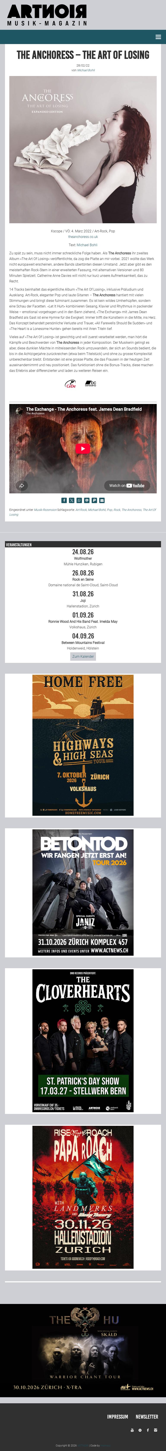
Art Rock (81, 510)
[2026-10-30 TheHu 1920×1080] (83, 1396)
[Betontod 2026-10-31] (83, 954)
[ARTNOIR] (47, 27)
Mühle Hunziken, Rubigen (83, 557)
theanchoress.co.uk (83, 237)
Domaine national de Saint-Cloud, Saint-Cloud (83, 578)
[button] (64, 500)
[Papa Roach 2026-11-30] (83, 1268)
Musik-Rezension (45, 510)
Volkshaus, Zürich (83, 620)
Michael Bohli (87, 245)
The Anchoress (131, 510)
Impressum (117, 1417)
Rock (116, 510)
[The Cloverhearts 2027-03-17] (83, 1111)
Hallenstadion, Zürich (83, 599)
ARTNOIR (82, 1445)
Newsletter (147, 1417)
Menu (158, 37)
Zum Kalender (83, 656)
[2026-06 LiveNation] (83, 815)
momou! (105, 1445)
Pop (109, 510)
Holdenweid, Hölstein (83, 641)
